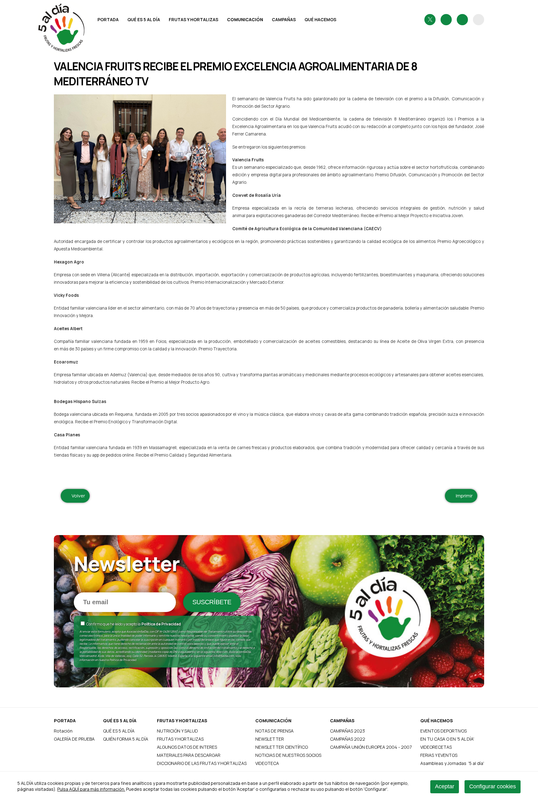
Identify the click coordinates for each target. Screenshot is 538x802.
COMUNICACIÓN (245, 19)
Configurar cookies (492, 786)
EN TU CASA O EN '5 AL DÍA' (447, 739)
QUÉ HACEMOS (320, 19)
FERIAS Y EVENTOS (438, 755)
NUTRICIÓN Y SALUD (177, 731)
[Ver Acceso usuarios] (478, 19)
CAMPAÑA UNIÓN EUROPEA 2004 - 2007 (371, 747)
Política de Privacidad (161, 624)
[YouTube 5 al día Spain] (462, 19)
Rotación (63, 731)
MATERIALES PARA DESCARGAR (188, 755)
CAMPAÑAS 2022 (347, 739)
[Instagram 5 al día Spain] (446, 19)
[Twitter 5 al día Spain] (430, 19)
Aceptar (444, 786)
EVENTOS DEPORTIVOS (443, 731)
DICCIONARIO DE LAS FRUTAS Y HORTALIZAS (202, 763)
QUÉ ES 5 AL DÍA (143, 19)
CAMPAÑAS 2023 (347, 731)
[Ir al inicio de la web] (72, 35)
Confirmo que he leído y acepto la (133, 624)
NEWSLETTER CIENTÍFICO (281, 747)
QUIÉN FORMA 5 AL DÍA (125, 739)
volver (77, 495)
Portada (108, 19)
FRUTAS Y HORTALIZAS (193, 19)
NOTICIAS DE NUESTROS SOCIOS (288, 755)
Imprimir (463, 495)
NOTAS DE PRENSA (274, 731)
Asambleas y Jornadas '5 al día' (452, 763)
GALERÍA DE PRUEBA (74, 739)
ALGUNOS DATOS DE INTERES (187, 747)
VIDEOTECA (267, 763)
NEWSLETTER (269, 739)
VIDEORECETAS (436, 747)
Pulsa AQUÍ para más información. (91, 789)
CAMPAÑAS (284, 19)
